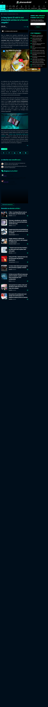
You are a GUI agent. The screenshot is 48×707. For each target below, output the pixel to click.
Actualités (10, 215)
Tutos (26, 8)
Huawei (21, 11)
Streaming (44, 8)
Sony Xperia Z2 (4, 149)
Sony (37, 11)
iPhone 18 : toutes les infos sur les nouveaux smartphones (38, 44)
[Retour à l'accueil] (24, 2)
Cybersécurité (34, 8)
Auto (14, 8)
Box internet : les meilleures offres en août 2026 (38, 57)
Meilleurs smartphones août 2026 (38, 64)
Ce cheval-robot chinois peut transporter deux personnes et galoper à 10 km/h (18, 266)
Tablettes (10, 225)
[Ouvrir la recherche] (45, 2)
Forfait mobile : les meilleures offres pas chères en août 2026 (38, 62)
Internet (10, 281)
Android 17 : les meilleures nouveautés (37, 41)
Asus (11, 11)
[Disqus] (14, 188)
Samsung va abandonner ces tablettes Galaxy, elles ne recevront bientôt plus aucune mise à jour (18, 222)
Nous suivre (25, 153)
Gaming (10, 8)
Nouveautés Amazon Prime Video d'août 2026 (38, 54)
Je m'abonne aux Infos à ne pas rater (11, 31)
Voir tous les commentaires (7, 204)
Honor (18, 11)
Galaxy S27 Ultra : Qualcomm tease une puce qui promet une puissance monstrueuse (18, 258)
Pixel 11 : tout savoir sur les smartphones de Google (37, 39)
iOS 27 (33, 46)
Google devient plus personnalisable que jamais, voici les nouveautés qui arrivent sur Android (18, 231)
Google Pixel (14, 11)
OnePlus (30, 11)
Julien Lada (3, 26)
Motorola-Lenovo (26, 11)
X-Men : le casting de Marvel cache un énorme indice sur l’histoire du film (18, 213)
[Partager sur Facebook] (9, 153)
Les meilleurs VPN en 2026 (37, 66)
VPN (29, 8)
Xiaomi (40, 11)
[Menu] (2, 2)
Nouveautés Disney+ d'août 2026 (38, 52)
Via (27, 145)
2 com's (25, 26)
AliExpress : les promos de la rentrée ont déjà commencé (37, 36)
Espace (17, 8)
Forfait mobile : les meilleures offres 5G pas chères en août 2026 (38, 59)
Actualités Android (12, 234)
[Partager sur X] (3, 153)
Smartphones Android (11, 14)
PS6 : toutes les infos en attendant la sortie (38, 48)
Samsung (34, 11)
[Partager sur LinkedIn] (14, 153)
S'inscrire (38, 27)
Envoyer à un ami (20, 153)
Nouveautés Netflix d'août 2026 (38, 50)
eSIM (38, 9)
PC (6, 8)
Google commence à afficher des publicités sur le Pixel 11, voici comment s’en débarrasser (18, 240)
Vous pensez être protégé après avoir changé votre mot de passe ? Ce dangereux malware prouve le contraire (18, 295)
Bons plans (21, 8)
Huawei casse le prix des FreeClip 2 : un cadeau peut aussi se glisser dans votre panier (18, 249)
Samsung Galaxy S (12, 262)
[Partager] (27, 27)
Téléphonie (2, 8)
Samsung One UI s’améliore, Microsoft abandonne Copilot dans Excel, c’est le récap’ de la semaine (18, 286)
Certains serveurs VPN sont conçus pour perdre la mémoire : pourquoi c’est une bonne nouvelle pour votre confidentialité (18, 276)
